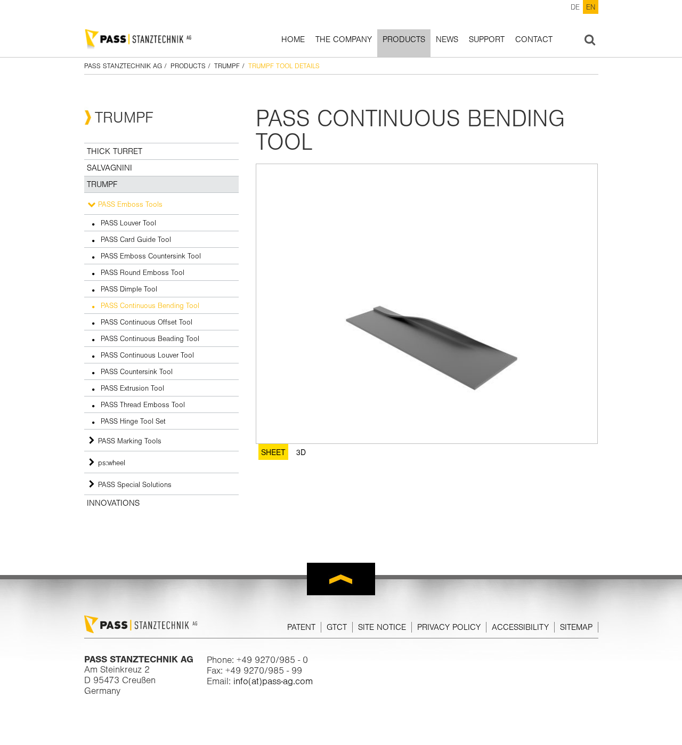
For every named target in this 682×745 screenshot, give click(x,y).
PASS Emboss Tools (130, 204)
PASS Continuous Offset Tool (146, 322)
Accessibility (520, 627)
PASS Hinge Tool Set (133, 421)
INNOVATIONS (113, 503)
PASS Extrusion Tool (132, 388)
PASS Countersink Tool (137, 371)
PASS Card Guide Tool (136, 239)
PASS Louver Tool (128, 222)
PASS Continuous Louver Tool (147, 355)
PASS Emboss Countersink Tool (151, 256)
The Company (343, 39)
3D (301, 452)
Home (293, 39)
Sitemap (576, 627)
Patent (301, 627)
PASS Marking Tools (129, 440)
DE (575, 7)
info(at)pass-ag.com (273, 681)
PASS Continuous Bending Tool (150, 305)
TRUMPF (227, 65)
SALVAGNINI (109, 168)
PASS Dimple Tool (129, 289)
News (447, 39)
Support (487, 39)
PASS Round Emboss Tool (142, 272)
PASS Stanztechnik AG (123, 65)
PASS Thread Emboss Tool (143, 404)
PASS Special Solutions (135, 484)
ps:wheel (111, 462)
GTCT (337, 627)
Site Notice (382, 627)
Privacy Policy (449, 627)
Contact (534, 39)
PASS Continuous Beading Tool (150, 338)
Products (404, 39)
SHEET (273, 452)
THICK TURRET (114, 151)
